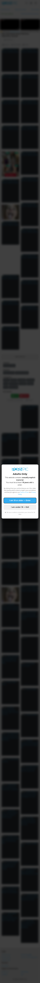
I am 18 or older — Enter (20, 500)
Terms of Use (24, 492)
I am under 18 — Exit (20, 507)
